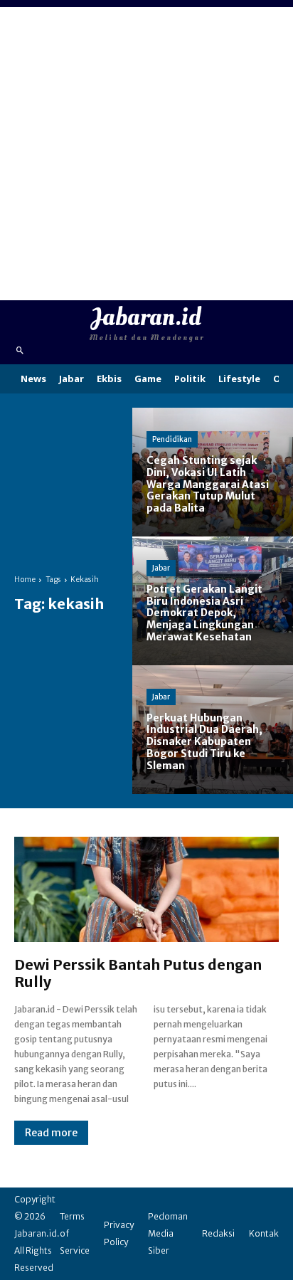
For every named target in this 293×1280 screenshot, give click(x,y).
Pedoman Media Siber (168, 1233)
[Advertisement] (146, 153)
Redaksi (218, 1233)
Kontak (264, 1233)
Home (25, 579)
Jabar (161, 568)
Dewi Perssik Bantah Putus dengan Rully (138, 973)
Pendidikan (172, 439)
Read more (51, 1132)
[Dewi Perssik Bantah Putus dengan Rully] (146, 890)
